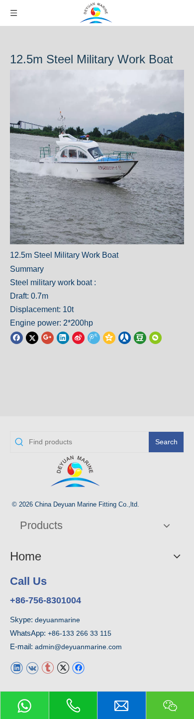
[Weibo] (78, 337)
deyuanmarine (57, 620)
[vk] (32, 667)
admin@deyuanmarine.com (78, 647)
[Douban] (140, 337)
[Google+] (47, 337)
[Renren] (124, 337)
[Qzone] (109, 337)
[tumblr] (47, 667)
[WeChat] (155, 337)
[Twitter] (32, 337)
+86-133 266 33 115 (79, 633)
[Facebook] (16, 337)
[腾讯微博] (94, 337)
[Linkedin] (63, 337)
